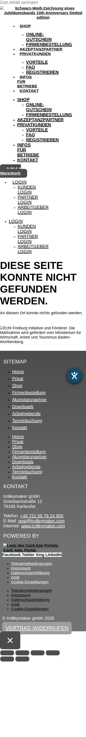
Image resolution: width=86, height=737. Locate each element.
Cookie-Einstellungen (30, 582)
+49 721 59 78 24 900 (41, 515)
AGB (15, 577)
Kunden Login (27, 190)
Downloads (23, 406)
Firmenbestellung (49, 44)
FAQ (30, 67)
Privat (17, 378)
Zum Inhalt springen (19, 2)
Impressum (21, 568)
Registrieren (42, 72)
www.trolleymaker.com (43, 525)
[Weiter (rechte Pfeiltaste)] (22, 659)
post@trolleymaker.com (41, 520)
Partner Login (28, 200)
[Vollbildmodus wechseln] (22, 652)
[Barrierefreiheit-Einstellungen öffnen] (74, 375)
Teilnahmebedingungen (31, 564)
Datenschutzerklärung (30, 573)
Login (19, 182)
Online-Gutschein (39, 37)
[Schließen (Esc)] (53, 652)
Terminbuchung (27, 420)
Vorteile (37, 62)
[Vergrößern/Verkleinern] (7, 652)
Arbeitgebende (26, 413)
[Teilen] (37, 652)
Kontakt (29, 91)
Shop (25, 26)
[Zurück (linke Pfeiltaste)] (7, 659)
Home (18, 371)
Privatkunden (35, 54)
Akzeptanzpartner (41, 49)
